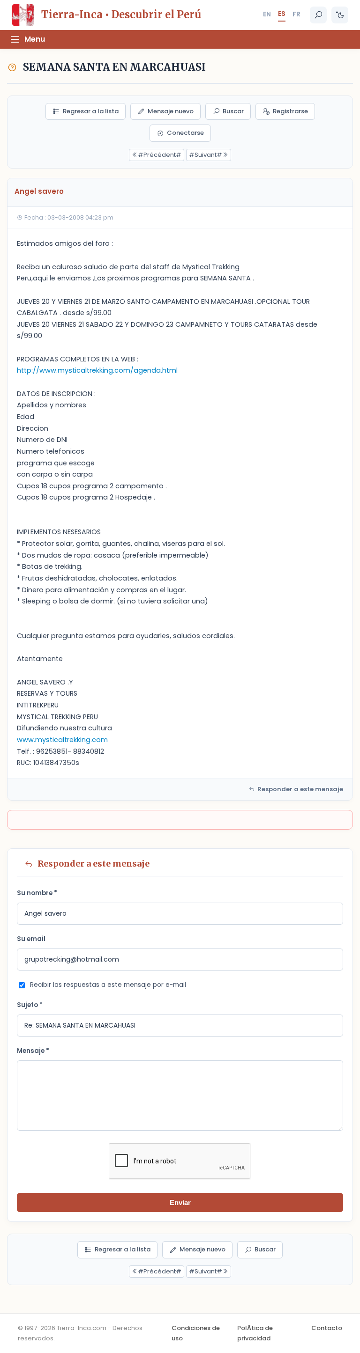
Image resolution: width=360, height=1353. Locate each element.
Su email (31, 938)
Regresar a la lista (91, 111)
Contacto (326, 1328)
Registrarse (290, 111)
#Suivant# (205, 154)
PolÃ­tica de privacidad (255, 1333)
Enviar (180, 1202)
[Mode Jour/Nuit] (339, 15)
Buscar (233, 111)
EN (267, 14)
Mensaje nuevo (171, 111)
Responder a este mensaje (300, 789)
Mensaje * (33, 1050)
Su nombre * (37, 893)
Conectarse (185, 132)
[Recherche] (318, 15)
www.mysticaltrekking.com (62, 739)
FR (296, 14)
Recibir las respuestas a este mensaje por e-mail (108, 984)
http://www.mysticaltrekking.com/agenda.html (97, 370)
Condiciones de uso (196, 1333)
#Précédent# (159, 154)
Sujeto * (30, 1004)
